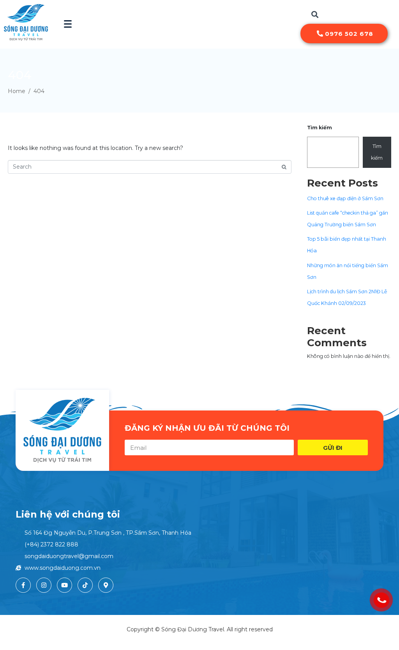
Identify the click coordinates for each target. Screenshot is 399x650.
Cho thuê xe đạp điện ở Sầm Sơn (345, 198)
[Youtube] (64, 585)
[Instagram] (43, 585)
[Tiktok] (85, 585)
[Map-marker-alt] (105, 585)
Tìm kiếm (319, 127)
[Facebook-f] (23, 585)
